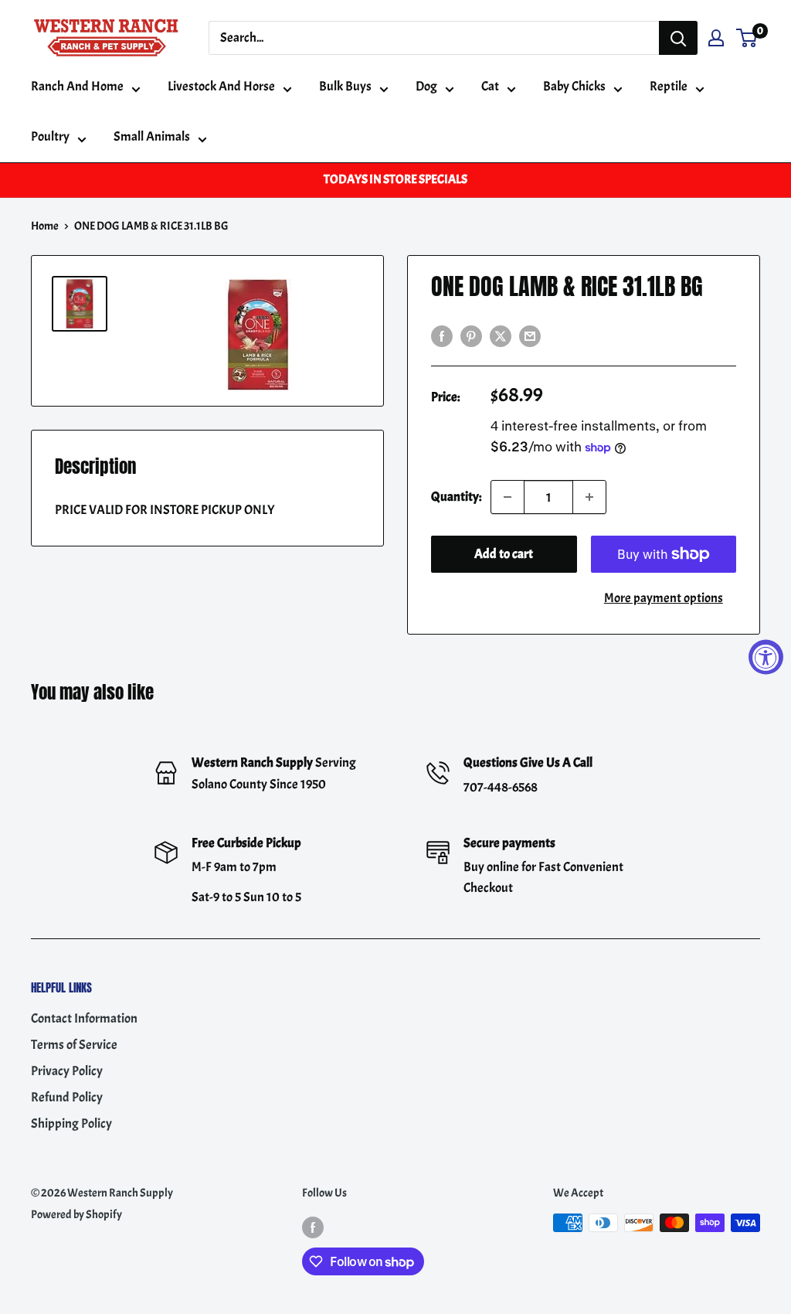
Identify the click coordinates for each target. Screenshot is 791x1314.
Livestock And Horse (221, 86)
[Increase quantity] (589, 497)
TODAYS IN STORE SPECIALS (395, 179)
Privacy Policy (67, 1071)
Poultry (50, 136)
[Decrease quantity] (507, 497)
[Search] (678, 38)
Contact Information (84, 1018)
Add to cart (503, 554)
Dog (426, 86)
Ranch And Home (77, 86)
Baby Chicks (574, 86)
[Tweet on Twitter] (500, 334)
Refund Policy (67, 1097)
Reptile (668, 86)
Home (45, 226)
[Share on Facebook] (442, 334)
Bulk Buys (345, 86)
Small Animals (152, 136)
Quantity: (456, 496)
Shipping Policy (71, 1123)
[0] (747, 38)
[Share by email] (530, 334)
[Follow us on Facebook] (313, 1225)
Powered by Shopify (76, 1214)
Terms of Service (74, 1045)
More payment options (663, 598)
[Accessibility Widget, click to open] (766, 657)
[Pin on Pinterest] (471, 334)
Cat (490, 86)
